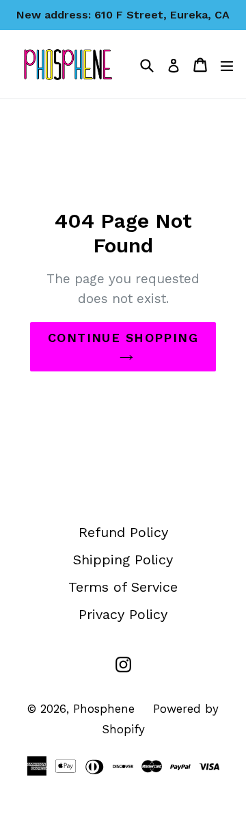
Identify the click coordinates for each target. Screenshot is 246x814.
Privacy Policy (123, 614)
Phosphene (104, 708)
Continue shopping (123, 337)
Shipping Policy (123, 559)
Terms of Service (123, 587)
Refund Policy (123, 532)
